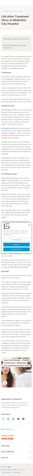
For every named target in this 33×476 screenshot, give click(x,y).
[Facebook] (3, 419)
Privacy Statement (7, 472)
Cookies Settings (16, 239)
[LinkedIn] (13, 419)
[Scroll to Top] (17, 425)
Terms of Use (21, 469)
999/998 (7, 438)
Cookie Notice (16, 472)
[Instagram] (23, 419)
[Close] (29, 225)
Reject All (16, 244)
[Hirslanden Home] (16, 429)
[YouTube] (18, 419)
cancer (3, 332)
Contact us (4, 467)
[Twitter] (8, 419)
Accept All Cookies (16, 249)
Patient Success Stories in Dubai (13, 11)
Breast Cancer (9, 128)
